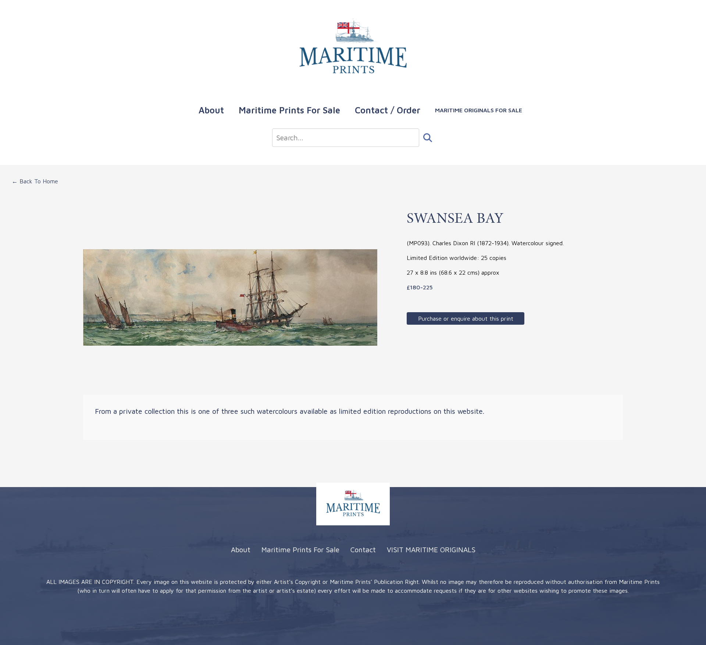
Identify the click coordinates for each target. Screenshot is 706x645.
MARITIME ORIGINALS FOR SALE (478, 110)
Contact (363, 549)
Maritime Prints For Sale (289, 110)
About (211, 110)
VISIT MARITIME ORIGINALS (431, 549)
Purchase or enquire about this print (465, 318)
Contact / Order (387, 110)
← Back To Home (35, 181)
